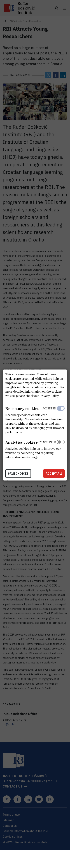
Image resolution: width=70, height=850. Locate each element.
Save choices (18, 473)
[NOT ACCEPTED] (61, 449)
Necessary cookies (22, 408)
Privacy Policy (49, 396)
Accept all (54, 473)
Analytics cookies (21, 442)
